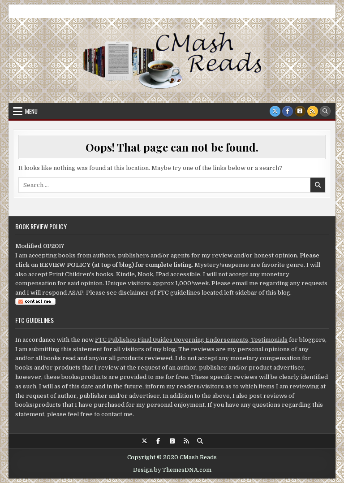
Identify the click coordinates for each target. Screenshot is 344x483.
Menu (31, 111)
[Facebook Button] (287, 111)
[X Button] (275, 111)
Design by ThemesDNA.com (172, 470)
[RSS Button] (312, 111)
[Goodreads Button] (300, 111)
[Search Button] (325, 111)
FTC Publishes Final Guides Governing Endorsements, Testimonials (191, 339)
